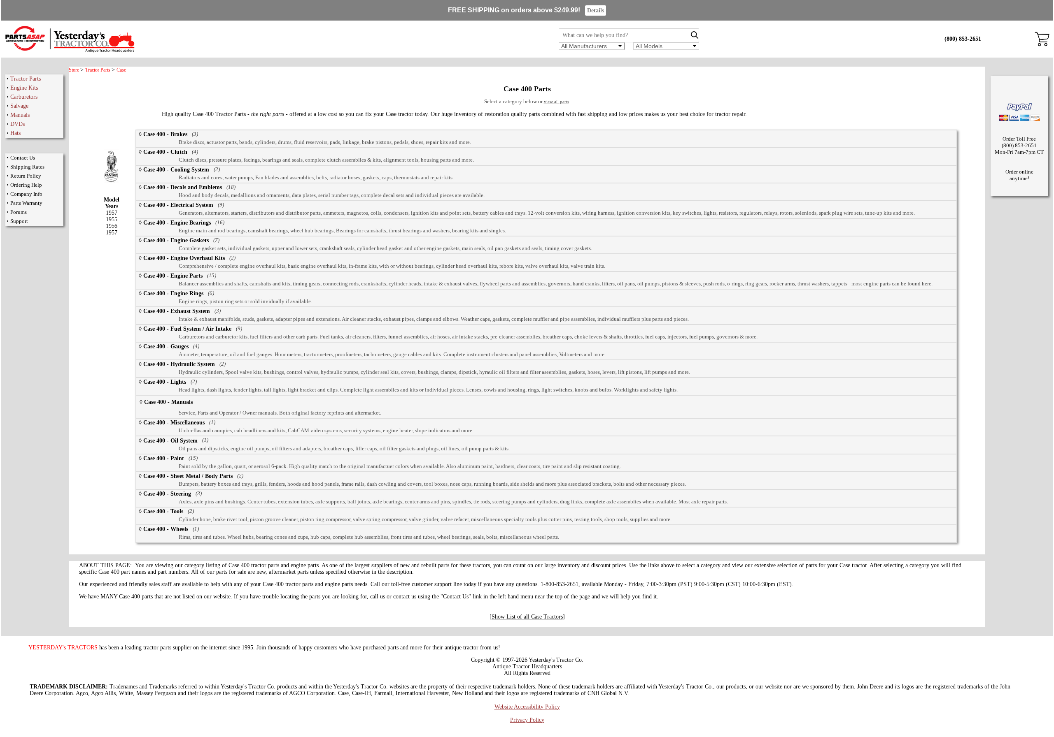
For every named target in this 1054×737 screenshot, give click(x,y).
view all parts (556, 101)
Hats (15, 133)
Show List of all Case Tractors (527, 617)
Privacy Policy (527, 720)
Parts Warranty (26, 203)
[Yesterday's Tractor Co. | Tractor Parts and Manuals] (69, 51)
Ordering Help (26, 185)
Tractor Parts (25, 79)
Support (19, 221)
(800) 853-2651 (962, 39)
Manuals (20, 115)
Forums (18, 212)
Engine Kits (24, 88)
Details (595, 10)
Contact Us (22, 158)
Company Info (26, 194)
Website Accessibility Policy (527, 707)
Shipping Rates (27, 167)
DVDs (17, 124)
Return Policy (25, 176)
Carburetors (23, 97)
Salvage (19, 106)
